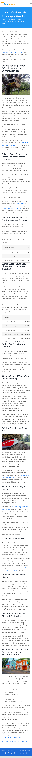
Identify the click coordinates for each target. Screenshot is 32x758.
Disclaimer (28, 750)
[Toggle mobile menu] (31, 3)
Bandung (18, 741)
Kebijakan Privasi (19, 750)
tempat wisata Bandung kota (12, 52)
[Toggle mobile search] (28, 3)
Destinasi (24, 741)
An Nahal (6, 741)
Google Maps (19, 204)
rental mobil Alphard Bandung (12, 208)
